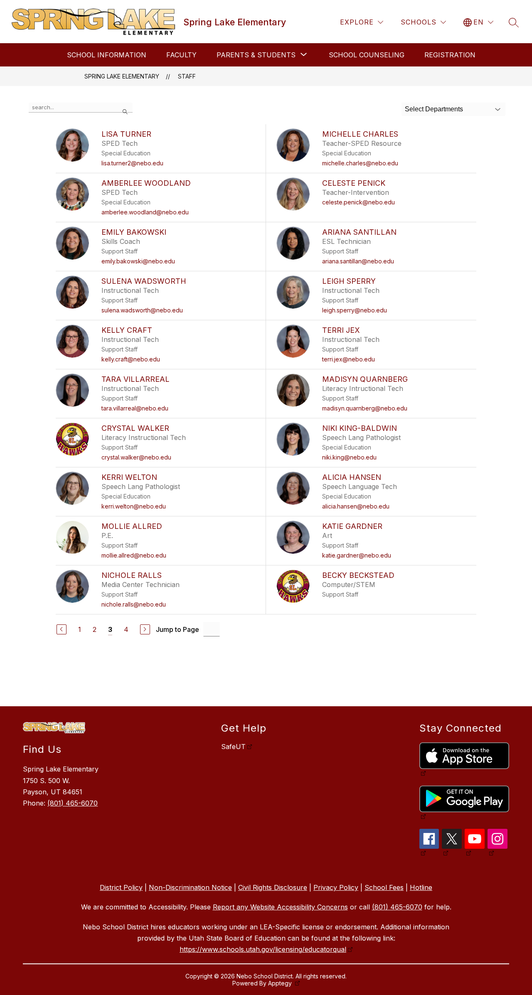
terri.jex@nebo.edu (348, 359)
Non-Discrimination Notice (190, 887)
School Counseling (366, 55)
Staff (187, 76)
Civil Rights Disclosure (272, 887)
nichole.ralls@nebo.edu (133, 604)
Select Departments (434, 109)
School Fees (384, 887)
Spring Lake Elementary (121, 76)
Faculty (181, 55)
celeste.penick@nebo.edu (358, 202)
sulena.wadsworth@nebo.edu (142, 310)
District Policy (121, 887)
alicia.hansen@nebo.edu (355, 506)
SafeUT (233, 746)
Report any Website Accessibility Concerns (280, 907)
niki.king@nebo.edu (349, 457)
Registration (449, 55)
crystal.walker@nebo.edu (136, 457)
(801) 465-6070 (72, 803)
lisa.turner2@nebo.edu (132, 163)
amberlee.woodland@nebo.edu (145, 212)
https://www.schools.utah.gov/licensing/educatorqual (263, 949)
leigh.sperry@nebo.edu (354, 310)
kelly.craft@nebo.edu (130, 359)
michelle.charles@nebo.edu (360, 163)
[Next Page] (145, 629)
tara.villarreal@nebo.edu (134, 408)
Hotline (421, 887)
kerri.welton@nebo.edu (133, 506)
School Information (106, 55)
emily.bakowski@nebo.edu (138, 261)
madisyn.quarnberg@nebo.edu (364, 408)
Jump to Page (177, 629)
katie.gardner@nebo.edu (356, 555)
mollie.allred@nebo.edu (133, 555)
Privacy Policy (335, 887)
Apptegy (280, 983)
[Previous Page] (61, 629)
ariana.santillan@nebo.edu (358, 261)
